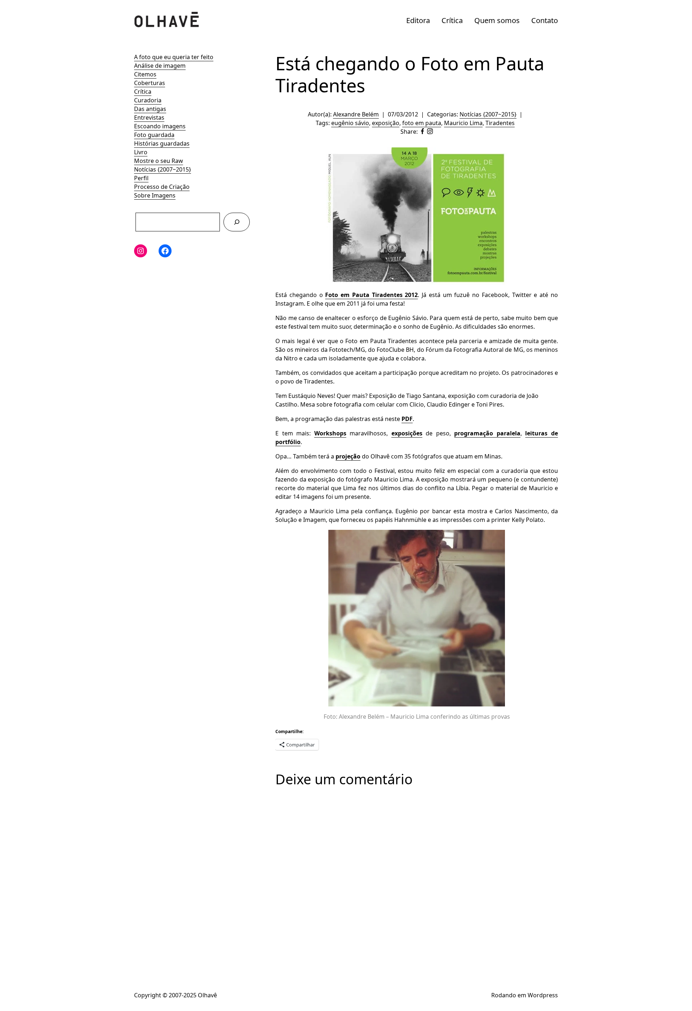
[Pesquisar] (236, 222)
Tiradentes (500, 123)
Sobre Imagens (155, 195)
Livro (140, 152)
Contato (544, 20)
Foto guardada (154, 135)
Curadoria (147, 100)
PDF (407, 419)
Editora (418, 20)
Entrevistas (149, 117)
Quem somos (497, 20)
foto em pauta (421, 123)
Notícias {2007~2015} (162, 169)
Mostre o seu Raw (158, 161)
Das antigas (150, 109)
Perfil (141, 178)
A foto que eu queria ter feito (173, 57)
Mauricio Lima (463, 123)
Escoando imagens (160, 126)
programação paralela (487, 433)
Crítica (452, 20)
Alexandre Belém (356, 114)
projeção (348, 456)
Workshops (330, 433)
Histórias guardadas (162, 143)
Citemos (145, 74)
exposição (385, 123)
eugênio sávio (350, 123)
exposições (406, 433)
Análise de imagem (160, 66)
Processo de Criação (162, 187)
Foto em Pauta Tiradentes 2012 (371, 295)
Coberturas (149, 83)
